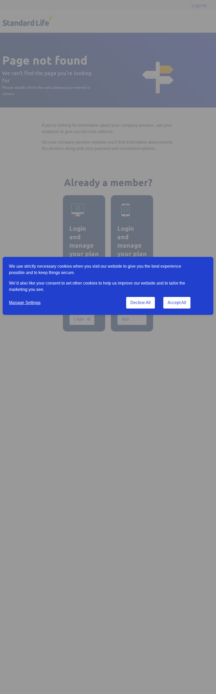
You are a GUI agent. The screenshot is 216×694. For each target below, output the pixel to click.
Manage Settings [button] (25, 302)
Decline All (140, 302)
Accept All (177, 302)
